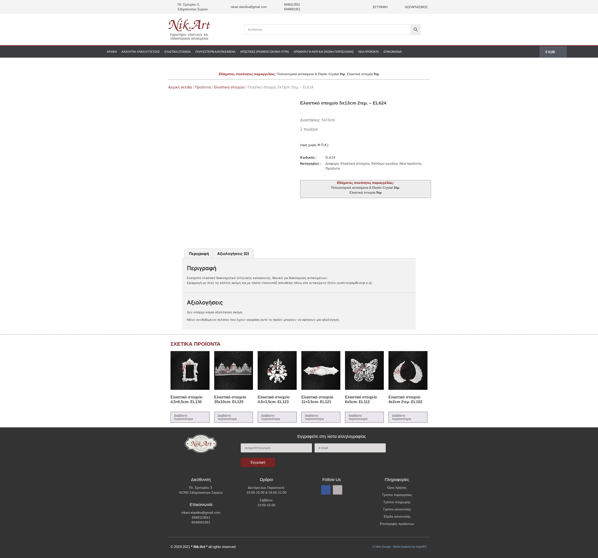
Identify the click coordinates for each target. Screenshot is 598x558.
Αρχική (112, 51)
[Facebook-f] (326, 490)
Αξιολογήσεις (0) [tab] (233, 253)
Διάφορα (332, 163)
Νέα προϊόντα (368, 51)
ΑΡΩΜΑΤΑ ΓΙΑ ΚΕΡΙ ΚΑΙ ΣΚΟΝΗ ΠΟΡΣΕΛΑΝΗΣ (324, 51)
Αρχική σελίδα (180, 87)
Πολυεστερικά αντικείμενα (215, 51)
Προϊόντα (203, 87)
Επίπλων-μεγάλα (384, 163)
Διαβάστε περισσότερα (183, 417)
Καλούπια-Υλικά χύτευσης (141, 51)
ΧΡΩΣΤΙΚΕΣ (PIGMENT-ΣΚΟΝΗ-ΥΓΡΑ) (264, 51)
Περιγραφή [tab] (199, 253)
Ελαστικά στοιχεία (177, 51)
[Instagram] (337, 490)
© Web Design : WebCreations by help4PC (400, 546)
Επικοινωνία (393, 51)
